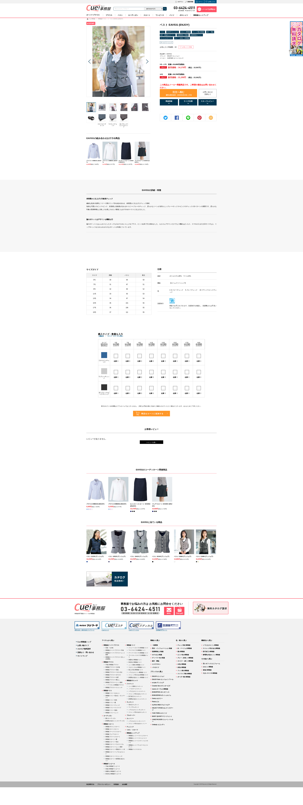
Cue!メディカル (134, 630)
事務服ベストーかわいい (112, 693)
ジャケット (130, 684)
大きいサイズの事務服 (210, 673)
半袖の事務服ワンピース (112, 766)
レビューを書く (151, 442)
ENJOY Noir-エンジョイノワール (162, 679)
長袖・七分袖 (109, 647)
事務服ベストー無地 (111, 710)
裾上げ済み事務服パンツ (136, 669)
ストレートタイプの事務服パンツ (138, 647)
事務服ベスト (108, 690)
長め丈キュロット (134, 704)
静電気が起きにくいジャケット (138, 699)
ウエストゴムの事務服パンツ (137, 667)
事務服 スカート (109, 724)
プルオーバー (131, 715)
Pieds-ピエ (155, 701)
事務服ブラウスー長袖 (111, 669)
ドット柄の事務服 (183, 670)
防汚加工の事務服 (208, 651)
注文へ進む (179, 93)
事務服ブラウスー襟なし (112, 679)
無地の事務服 (207, 670)
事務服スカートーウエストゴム (114, 744)
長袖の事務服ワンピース (112, 769)
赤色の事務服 (182, 667)
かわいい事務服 (185, 32)
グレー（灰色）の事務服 (182, 38)
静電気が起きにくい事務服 (211, 655)
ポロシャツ (184, 15)
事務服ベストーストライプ (113, 707)
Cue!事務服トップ (84, 642)
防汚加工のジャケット (135, 696)
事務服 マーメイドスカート (113, 731)
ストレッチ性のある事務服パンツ (138, 675)
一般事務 (155, 645)
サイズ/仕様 (188, 101)
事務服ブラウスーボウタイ (113, 675)
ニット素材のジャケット (136, 686)
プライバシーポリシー (103, 784)
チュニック (130, 727)
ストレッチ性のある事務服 (211, 648)
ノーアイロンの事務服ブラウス (114, 685)
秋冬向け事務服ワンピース (113, 773)
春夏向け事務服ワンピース (113, 771)
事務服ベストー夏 (110, 702)
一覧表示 (101, 336)
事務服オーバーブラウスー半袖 (114, 650)
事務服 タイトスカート (112, 729)
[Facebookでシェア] (176, 117)
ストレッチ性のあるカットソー (138, 723)
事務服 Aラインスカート (112, 726)
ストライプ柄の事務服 (185, 673)
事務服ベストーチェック (112, 705)
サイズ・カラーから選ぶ (115, 336)
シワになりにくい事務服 (211, 645)
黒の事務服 (181, 651)
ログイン (180, 1)
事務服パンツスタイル (135, 749)
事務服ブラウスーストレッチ (113, 687)
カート (200, 1)
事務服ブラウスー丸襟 (111, 677)
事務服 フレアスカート (112, 734)
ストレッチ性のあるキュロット (138, 712)
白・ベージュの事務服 (185, 648)
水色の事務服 (182, 664)
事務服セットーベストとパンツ (138, 738)
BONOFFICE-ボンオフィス (160, 692)
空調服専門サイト (161, 630)
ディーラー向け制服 (158, 658)
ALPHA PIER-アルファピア (161, 705)
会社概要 (124, 784)
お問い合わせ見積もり (208, 93)
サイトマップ (82, 656)
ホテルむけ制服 (157, 655)
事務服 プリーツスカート (112, 736)
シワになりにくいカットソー (137, 721)
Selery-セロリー (157, 698)
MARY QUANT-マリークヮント (162, 716)
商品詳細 (169, 101)
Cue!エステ (105, 630)
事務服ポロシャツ (132, 680)
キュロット (130, 702)
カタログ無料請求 (84, 649)
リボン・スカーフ (132, 730)
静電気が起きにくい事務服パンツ (138, 677)
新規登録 (190, 1)
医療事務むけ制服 (182, 35)
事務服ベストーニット (111, 712)
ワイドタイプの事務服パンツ (137, 650)
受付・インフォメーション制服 (162, 648)
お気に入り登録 (187, 47)
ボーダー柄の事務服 (184, 677)
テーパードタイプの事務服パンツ (138, 653)
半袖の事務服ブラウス (111, 664)
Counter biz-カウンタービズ (161, 686)
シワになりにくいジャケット (137, 691)
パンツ (171, 15)
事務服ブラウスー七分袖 (112, 667)
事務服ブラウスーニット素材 (113, 682)
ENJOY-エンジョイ (172, 32)
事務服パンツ (131, 645)
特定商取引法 (90, 784)
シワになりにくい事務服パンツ (138, 672)
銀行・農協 (210, 32)
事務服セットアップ (200, 15)
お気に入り (211, 1)
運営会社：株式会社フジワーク (84, 630)
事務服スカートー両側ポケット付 (115, 749)
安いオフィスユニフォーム (211, 663)
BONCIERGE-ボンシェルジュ (161, 695)
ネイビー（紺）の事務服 (185, 661)
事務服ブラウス (109, 662)
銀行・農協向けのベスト (167, 35)
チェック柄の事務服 (198, 32)
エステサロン (156, 664)
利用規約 (116, 784)
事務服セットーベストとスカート (138, 735)
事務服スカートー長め (111, 741)
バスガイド (155, 667)
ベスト (120, 15)
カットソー (130, 718)
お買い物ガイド (83, 645)
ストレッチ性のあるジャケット (138, 694)
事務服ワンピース (109, 764)
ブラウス (109, 15)
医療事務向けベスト (196, 35)
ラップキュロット (134, 707)
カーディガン (133, 15)
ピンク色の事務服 (183, 655)
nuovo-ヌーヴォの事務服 (160, 689)
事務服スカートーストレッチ (113, 756)
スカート (147, 15)
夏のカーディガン (110, 718)
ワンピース (160, 15)
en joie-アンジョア (158, 682)
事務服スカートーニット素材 (113, 747)
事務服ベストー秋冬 (111, 700)
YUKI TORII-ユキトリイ (159, 713)
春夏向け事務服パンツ (135, 659)
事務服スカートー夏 (111, 739)
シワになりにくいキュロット (137, 709)
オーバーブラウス (93, 15)
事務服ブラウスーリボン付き (113, 672)
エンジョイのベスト (166, 38)
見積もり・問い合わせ (85, 652)
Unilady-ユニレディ (158, 724)
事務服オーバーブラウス (111, 645)
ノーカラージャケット (135, 688)
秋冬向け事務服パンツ (135, 662)
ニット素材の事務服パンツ (136, 664)
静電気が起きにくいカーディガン (115, 721)
